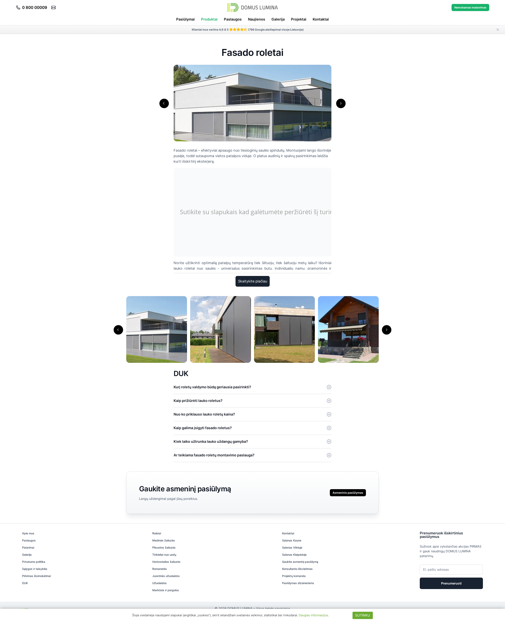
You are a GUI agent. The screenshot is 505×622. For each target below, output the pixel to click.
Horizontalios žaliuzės (166, 561)
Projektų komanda (294, 576)
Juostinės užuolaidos (166, 576)
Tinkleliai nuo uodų (164, 554)
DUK (25, 583)
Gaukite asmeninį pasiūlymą (300, 561)
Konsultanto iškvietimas (297, 568)
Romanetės (159, 568)
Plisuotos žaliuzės (164, 547)
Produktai (209, 19)
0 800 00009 (34, 7)
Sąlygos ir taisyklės (34, 568)
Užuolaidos (159, 583)
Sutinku (362, 615)
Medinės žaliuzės (163, 540)
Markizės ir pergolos (165, 590)
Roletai (156, 533)
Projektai (298, 19)
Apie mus (28, 533)
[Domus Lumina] (252, 7)
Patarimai (28, 547)
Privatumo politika (33, 561)
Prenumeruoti (451, 583)
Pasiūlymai (185, 19)
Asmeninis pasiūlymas (348, 492)
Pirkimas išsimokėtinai (36, 576)
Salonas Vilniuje (292, 547)
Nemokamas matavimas (470, 7)
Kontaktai (321, 19)
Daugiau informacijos (313, 615)
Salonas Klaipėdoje (294, 554)
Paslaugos (233, 19)
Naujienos (256, 19)
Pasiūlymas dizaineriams (298, 583)
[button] (164, 103)
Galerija (278, 19)
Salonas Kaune (291, 540)
